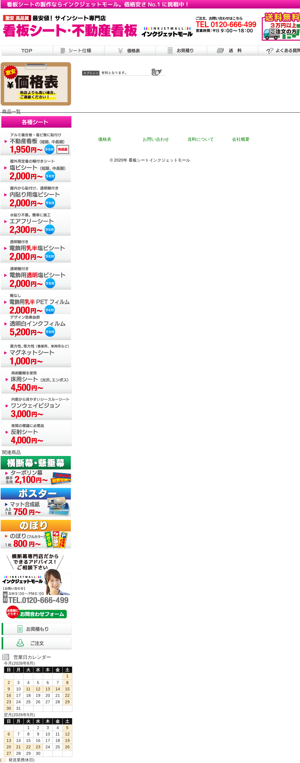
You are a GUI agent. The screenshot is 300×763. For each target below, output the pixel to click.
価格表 (104, 139)
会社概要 (241, 139)
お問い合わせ (156, 139)
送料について (201, 139)
